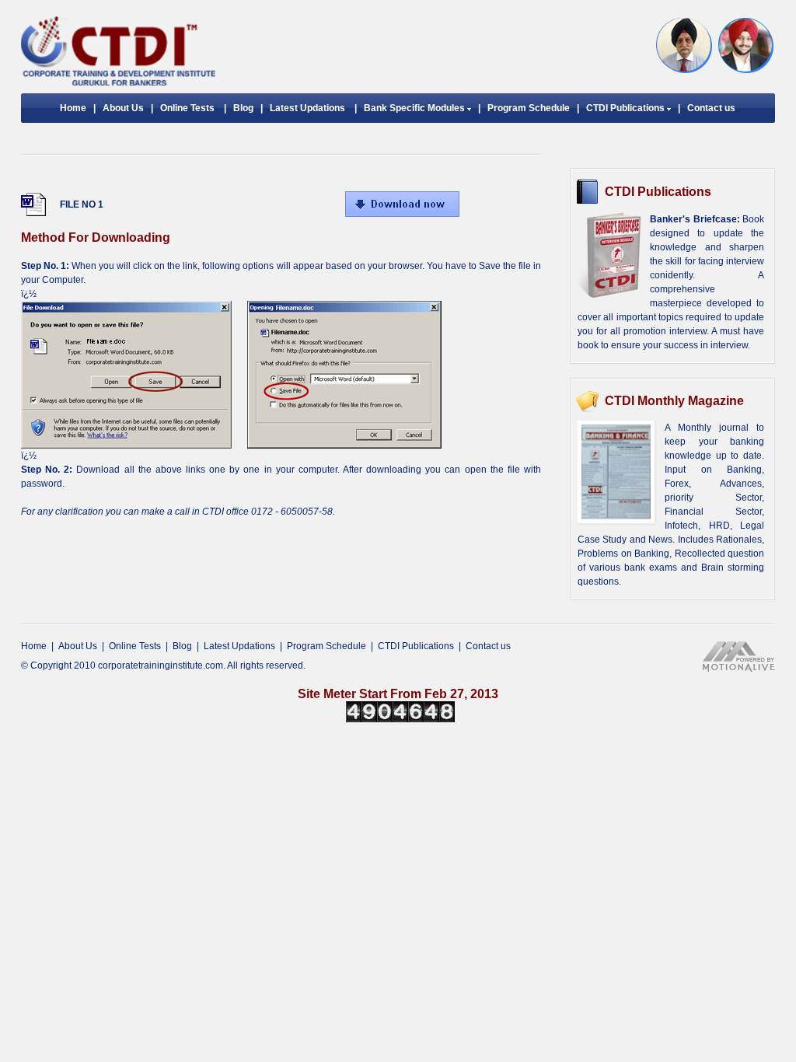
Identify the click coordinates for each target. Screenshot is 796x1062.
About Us (123, 108)
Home (73, 108)
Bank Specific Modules (415, 108)
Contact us (711, 108)
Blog (243, 108)
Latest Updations (307, 108)
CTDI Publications (626, 108)
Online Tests (187, 108)
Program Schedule (528, 108)
